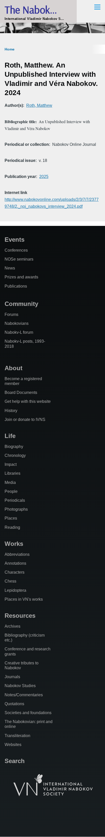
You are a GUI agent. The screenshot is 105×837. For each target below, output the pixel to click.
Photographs (16, 509)
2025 (43, 176)
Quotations (14, 704)
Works (14, 543)
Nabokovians (17, 323)
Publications (16, 286)
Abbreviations (17, 554)
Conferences (16, 250)
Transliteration (17, 735)
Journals (12, 677)
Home (10, 49)
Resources (20, 615)
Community (21, 303)
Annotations (15, 563)
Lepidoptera (15, 590)
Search (15, 760)
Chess (10, 581)
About (13, 368)
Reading (12, 527)
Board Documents (21, 392)
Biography (14, 446)
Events (14, 239)
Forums (11, 314)
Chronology (15, 455)
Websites (13, 744)
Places (11, 518)
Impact (11, 464)
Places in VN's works (24, 599)
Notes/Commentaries (24, 695)
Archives (12, 626)
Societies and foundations (28, 713)
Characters (14, 572)
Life (10, 435)
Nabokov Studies (20, 686)
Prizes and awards (21, 277)
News (10, 268)
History (11, 410)
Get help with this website (28, 401)
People (11, 491)
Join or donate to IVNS (25, 419)
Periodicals (15, 500)
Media (10, 482)
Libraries (12, 473)
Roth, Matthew (39, 105)
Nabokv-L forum (19, 332)
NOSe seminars (19, 259)
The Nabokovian (38, 9)
